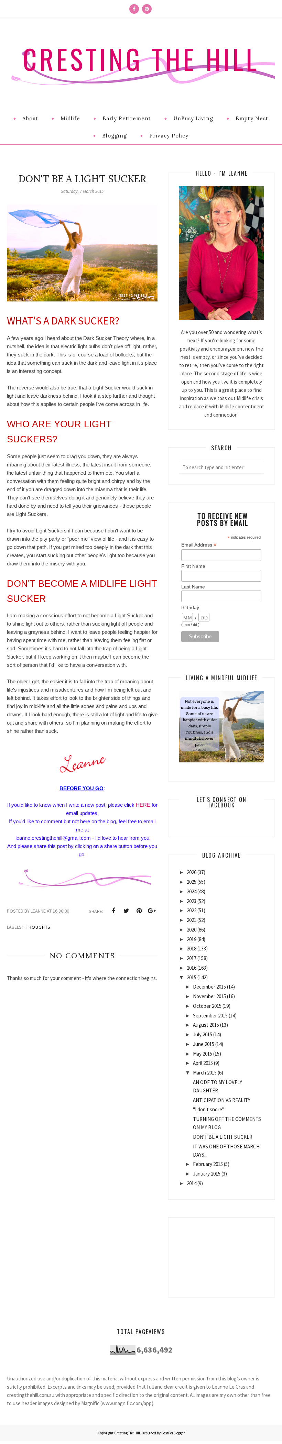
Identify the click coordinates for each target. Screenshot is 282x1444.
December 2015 (209, 986)
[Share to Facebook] (113, 910)
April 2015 (203, 1063)
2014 (191, 1183)
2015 (191, 977)
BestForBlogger (173, 1433)
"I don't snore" (208, 1109)
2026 (191, 872)
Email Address (198, 545)
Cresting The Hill (141, 59)
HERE (143, 805)
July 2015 (202, 1034)
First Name (193, 566)
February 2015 (208, 1164)
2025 (191, 882)
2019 (191, 939)
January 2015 (206, 1173)
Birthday (190, 607)
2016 (191, 967)
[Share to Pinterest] (138, 910)
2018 (191, 948)
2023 (191, 901)
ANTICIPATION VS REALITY (221, 1100)
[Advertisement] (221, 1252)
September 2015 (210, 1015)
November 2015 (209, 996)
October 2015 (207, 1006)
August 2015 (206, 1025)
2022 (191, 910)
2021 (191, 920)
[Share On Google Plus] (151, 910)
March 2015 (205, 1072)
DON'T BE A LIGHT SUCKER (222, 1137)
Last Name (193, 586)
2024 (191, 891)
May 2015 (202, 1053)
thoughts (38, 927)
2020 (191, 929)
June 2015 (203, 1044)
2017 (191, 958)
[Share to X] (126, 910)
